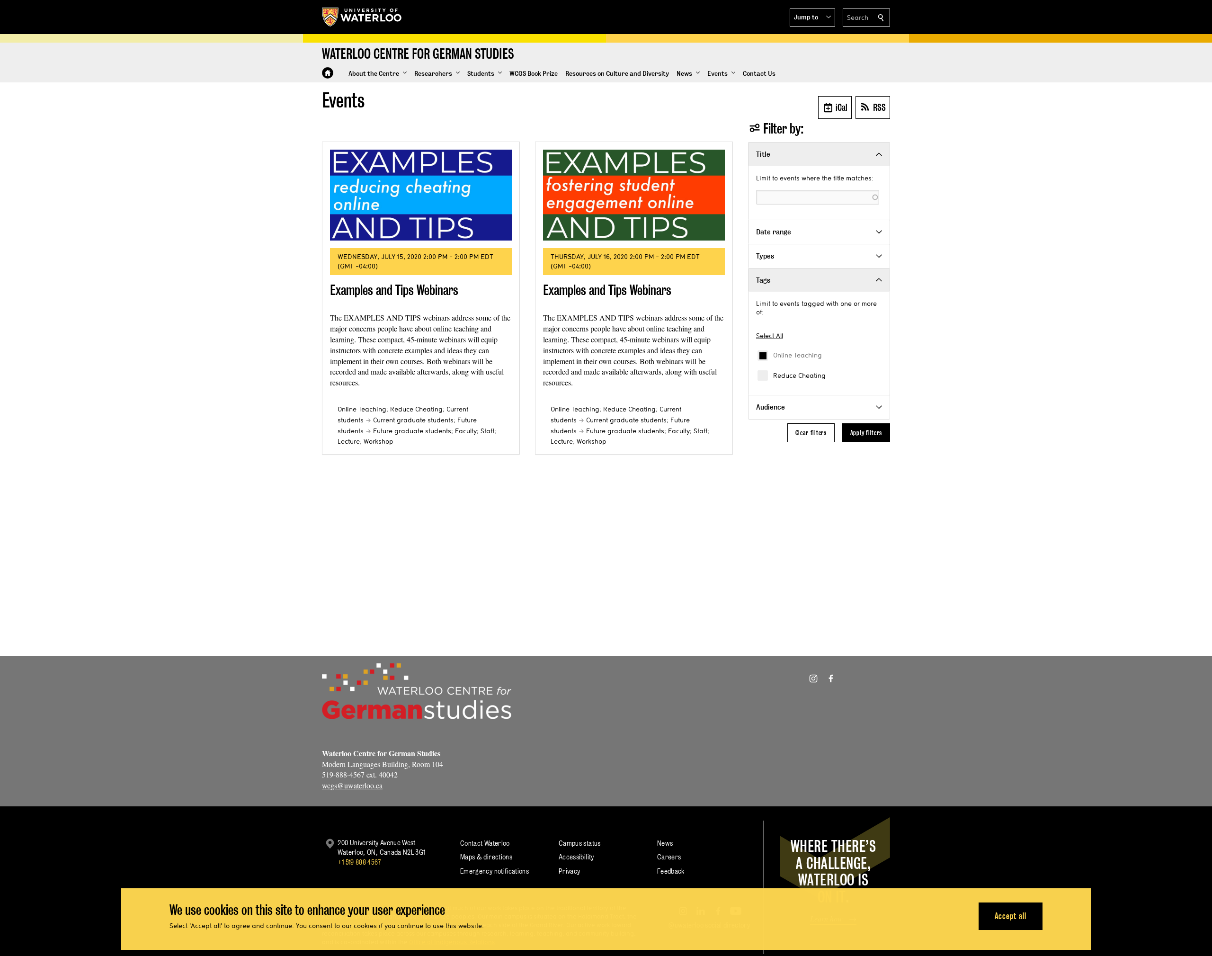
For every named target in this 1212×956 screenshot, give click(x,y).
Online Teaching (797, 355)
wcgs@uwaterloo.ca (352, 785)
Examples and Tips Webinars (394, 290)
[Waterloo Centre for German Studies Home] (327, 73)
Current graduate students (413, 420)
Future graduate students (412, 431)
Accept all (1010, 916)
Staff (487, 431)
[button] (812, 17)
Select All (769, 336)
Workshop (378, 441)
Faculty (466, 431)
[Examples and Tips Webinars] (421, 195)
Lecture (349, 441)
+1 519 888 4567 (359, 862)
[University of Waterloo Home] (362, 17)
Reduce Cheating (799, 375)
